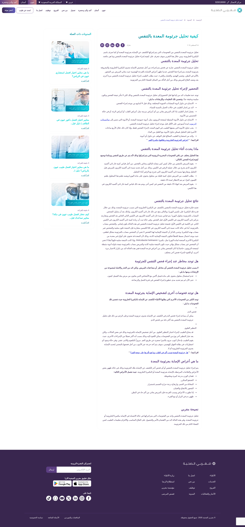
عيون (104, 10)
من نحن (65, 10)
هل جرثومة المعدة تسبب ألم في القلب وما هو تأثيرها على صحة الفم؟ (159, 352)
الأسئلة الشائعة (53, 518)
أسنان (96, 10)
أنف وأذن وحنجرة (84, 10)
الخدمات (211, 482)
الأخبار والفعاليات (208, 494)
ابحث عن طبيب (25, 10)
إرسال (51, 470)
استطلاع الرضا (168, 482)
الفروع (56, 10)
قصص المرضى (168, 494)
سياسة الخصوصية (36, 518)
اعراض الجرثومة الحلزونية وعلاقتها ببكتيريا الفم (168, 140)
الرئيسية (199, 20)
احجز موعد (9, 10)
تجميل (73, 10)
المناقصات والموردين (72, 518)
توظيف (48, 10)
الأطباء (212, 475)
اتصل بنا (39, 10)
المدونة (189, 20)
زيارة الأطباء (169, 475)
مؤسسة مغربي (168, 488)
